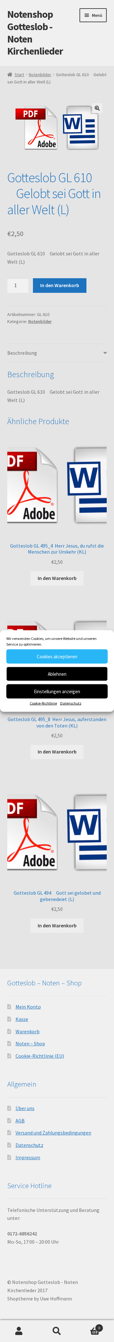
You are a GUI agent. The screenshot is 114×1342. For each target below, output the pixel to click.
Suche (57, 1331)
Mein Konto (28, 1006)
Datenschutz (70, 703)
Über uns (25, 1108)
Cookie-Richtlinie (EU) (40, 1056)
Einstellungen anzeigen (57, 691)
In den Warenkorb (59, 285)
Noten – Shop (30, 1043)
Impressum (28, 1157)
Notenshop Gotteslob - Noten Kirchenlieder (35, 33)
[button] (97, 108)
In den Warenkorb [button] (57, 578)
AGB (20, 1120)
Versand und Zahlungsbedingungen (53, 1132)
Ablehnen (57, 674)
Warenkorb (28, 1031)
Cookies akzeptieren (57, 656)
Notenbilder (40, 74)
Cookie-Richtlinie (43, 703)
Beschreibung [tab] (22, 353)
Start (19, 74)
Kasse (22, 1019)
